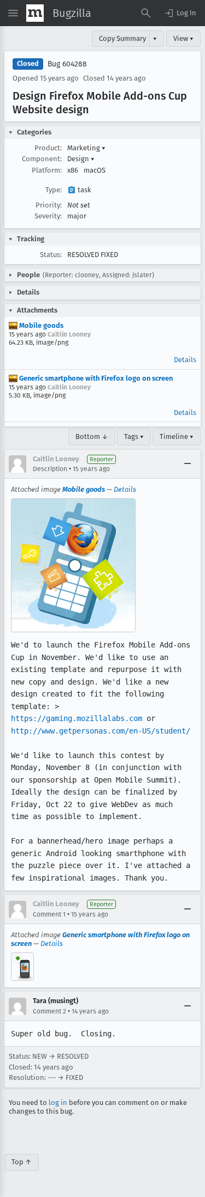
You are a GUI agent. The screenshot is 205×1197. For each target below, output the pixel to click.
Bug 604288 (67, 64)
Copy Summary (122, 38)
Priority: (49, 205)
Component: (42, 159)
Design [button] (81, 159)
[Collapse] (187, 464)
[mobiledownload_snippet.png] (22, 966)
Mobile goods (40, 325)
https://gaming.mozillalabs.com (76, 718)
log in (58, 1102)
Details (185, 360)
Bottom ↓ (91, 436)
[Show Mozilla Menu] (35, 13)
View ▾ (183, 38)
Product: (48, 148)
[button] (180, 13)
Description (50, 469)
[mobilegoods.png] (73, 565)
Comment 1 (49, 914)
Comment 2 (49, 1011)
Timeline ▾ (177, 436)
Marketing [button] (86, 148)
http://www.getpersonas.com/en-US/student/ (100, 730)
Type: (53, 190)
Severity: (48, 216)
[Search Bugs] (146, 13)
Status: (51, 255)
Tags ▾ (134, 436)
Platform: (47, 170)
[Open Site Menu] (13, 13)
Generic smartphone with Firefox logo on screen (95, 378)
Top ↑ (21, 1162)
